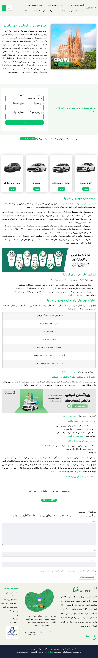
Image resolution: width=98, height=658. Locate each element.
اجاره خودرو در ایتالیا (76, 295)
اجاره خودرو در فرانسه (75, 476)
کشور (41, 94)
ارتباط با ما (62, 11)
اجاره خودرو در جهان (55, 5)
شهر (21, 94)
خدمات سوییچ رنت (35, 5)
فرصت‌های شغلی (38, 11)
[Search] (4, 8)
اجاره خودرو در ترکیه (69, 372)
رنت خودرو (86, 204)
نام (94, 550)
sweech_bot (48, 652)
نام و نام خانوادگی (35, 112)
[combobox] (9, 8)
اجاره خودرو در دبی (69, 416)
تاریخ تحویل (38, 103)
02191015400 (28, 139)
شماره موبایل (17, 112)
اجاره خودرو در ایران (76, 5)
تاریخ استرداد (18, 103)
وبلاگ (50, 11)
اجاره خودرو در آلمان (76, 436)
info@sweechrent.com (46, 632)
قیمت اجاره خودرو (76, 11)
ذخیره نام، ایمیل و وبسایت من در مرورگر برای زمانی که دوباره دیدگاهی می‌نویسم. (65, 571)
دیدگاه (93, 521)
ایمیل (93, 560)
